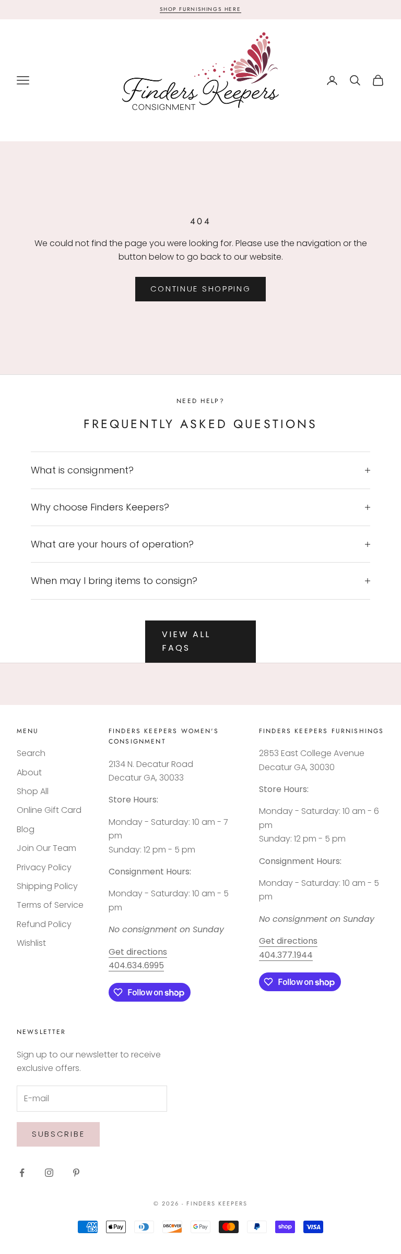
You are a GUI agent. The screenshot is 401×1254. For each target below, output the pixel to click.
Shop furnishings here (200, 9)
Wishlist (31, 943)
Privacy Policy (44, 867)
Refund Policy (44, 924)
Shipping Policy (47, 886)
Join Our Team (46, 848)
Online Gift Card (49, 810)
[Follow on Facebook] (22, 1172)
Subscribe (58, 1133)
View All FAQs (186, 641)
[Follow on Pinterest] (76, 1172)
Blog (25, 829)
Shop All (33, 791)
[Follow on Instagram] (49, 1172)
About (29, 772)
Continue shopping (200, 288)
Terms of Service (50, 905)
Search (31, 753)
